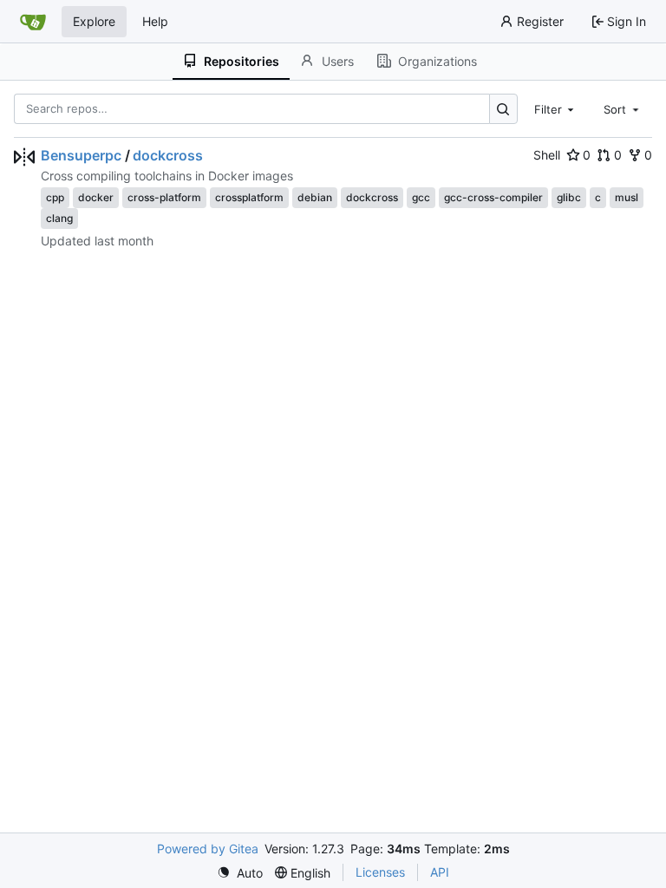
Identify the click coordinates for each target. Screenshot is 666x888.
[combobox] (556, 108)
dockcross (168, 155)
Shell (546, 154)
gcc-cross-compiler (493, 197)
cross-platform (164, 197)
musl (626, 197)
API (439, 872)
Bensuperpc (81, 155)
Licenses (380, 872)
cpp (55, 197)
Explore (94, 21)
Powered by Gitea (207, 848)
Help (155, 21)
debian (314, 197)
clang (59, 218)
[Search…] (503, 109)
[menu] (240, 872)
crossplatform (249, 197)
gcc (421, 197)
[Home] (33, 21)
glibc (569, 197)
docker (96, 197)
